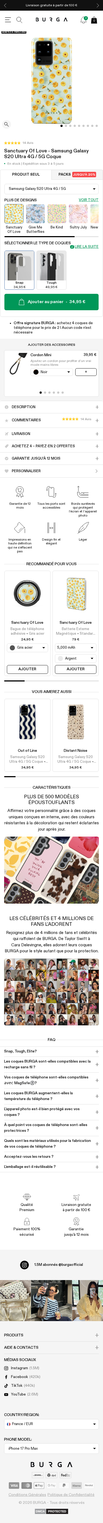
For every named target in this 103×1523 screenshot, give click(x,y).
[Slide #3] (75, 126)
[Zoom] (6, 125)
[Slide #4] (79, 126)
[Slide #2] (70, 126)
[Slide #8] (97, 126)
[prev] (5, 5)
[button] (18, 143)
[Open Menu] (8, 20)
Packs (77, 174)
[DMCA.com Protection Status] (51, 1512)
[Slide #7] (92, 126)
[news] (83, 20)
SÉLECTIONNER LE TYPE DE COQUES (37, 243)
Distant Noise (75, 751)
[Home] (51, 20)
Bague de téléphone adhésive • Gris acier (27, 631)
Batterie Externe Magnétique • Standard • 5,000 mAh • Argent (75, 631)
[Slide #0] (61, 126)
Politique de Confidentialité (71, 1495)
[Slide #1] (66, 126)
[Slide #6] (88, 126)
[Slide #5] (83, 126)
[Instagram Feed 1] (51, 1300)
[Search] (19, 20)
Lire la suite (87, 247)
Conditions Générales (27, 1495)
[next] (98, 5)
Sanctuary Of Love (27, 623)
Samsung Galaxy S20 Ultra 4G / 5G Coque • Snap (27, 759)
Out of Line (27, 751)
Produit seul (26, 174)
